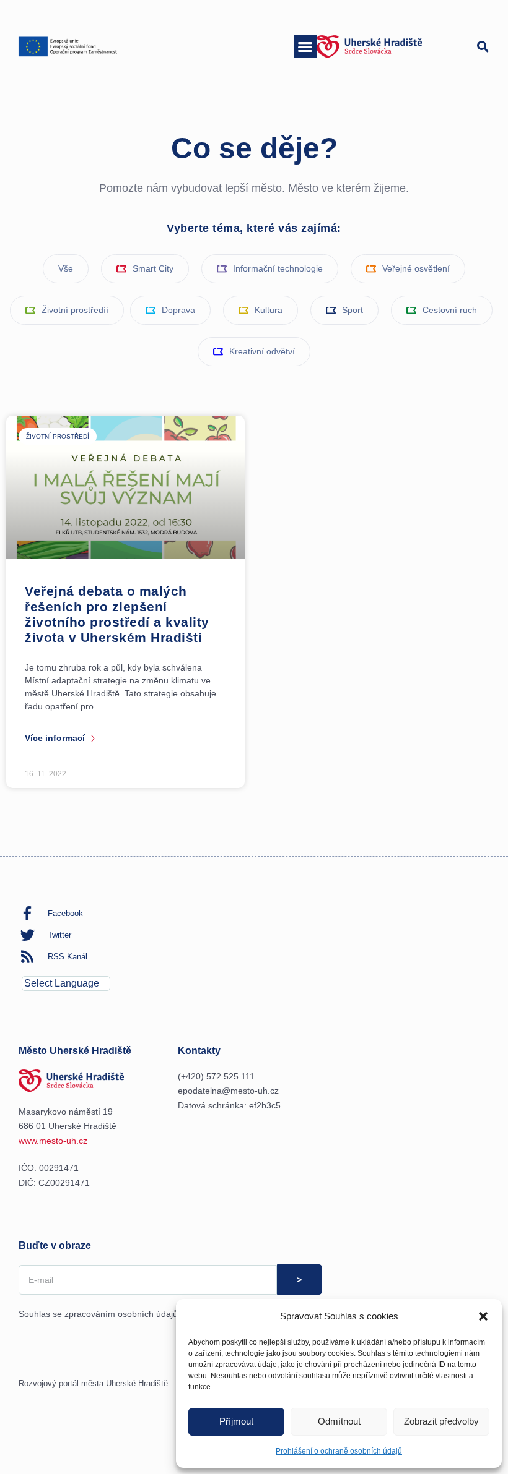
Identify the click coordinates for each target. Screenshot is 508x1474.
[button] (483, 1316)
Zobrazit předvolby (441, 1421)
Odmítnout (339, 1421)
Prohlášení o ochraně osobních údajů (339, 1451)
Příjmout (236, 1421)
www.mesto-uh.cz (53, 1141)
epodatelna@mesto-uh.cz (228, 1090)
